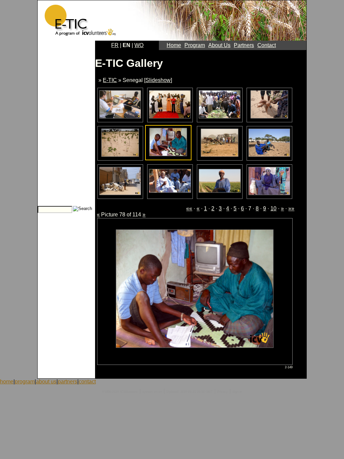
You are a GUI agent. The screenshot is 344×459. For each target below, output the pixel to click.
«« (189, 208)
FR (115, 45)
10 (273, 208)
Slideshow (158, 80)
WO (138, 45)
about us (46, 381)
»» (291, 208)
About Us (219, 45)
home (6, 381)
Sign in (237, 391)
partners (67, 381)
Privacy (222, 391)
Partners (244, 45)
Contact (266, 45)
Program (194, 45)
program (25, 381)
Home (174, 45)
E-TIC (110, 80)
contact (87, 381)
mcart (158, 391)
